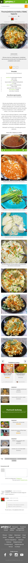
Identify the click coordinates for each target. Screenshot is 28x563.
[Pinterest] (11, 554)
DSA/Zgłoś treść (20, 530)
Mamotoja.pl (17, 535)
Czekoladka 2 (8, 491)
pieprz (8, 85)
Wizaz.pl (5, 535)
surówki (14, 460)
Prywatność (23, 527)
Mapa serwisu (20, 528)
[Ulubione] (11, 365)
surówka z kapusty (22, 458)
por (11, 80)
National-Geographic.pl (10, 539)
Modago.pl (11, 537)
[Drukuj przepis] (17, 67)
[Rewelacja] (16, 54)
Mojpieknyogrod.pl (19, 544)
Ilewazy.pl (18, 537)
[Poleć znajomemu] (14, 67)
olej (9, 89)
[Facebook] (6, 554)
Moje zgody (15, 527)
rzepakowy (13, 89)
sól (12, 83)
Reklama (12, 530)
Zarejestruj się (23, 480)
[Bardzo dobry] (15, 54)
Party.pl (5, 537)
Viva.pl (24, 535)
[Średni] (12, 54)
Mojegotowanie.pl (17, 542)
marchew (8, 77)
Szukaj (26, 6)
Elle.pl (24, 537)
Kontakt (6, 530)
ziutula (7, 498)
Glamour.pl (20, 539)
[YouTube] (22, 554)
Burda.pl (11, 546)
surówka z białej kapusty (10, 458)
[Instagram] (17, 554)
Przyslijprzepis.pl (9, 544)
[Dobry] (14, 54)
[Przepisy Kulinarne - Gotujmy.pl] (10, 1)
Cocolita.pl (17, 546)
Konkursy (6, 528)
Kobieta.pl (8, 542)
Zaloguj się (19, 478)
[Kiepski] (11, 54)
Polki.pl (10, 535)
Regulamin (12, 528)
